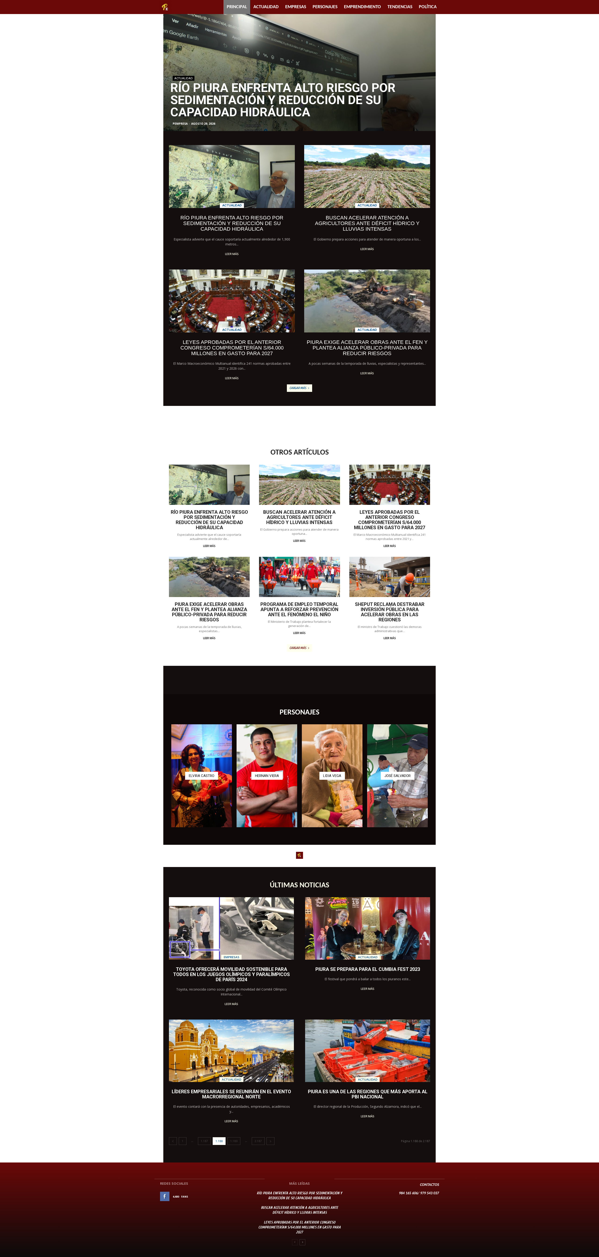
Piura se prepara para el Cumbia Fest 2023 (367, 969)
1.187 (204, 1141)
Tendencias (399, 7)
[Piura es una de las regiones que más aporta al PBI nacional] (367, 1051)
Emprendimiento (362, 7)
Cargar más (297, 388)
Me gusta (238, 1196)
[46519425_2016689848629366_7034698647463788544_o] (332, 775)
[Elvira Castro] (201, 775)
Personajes (325, 7)
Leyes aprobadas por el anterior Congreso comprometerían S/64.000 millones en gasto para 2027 (232, 347)
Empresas (295, 7)
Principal (237, 7)
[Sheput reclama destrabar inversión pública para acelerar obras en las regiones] (389, 577)
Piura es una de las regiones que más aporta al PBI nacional (367, 1094)
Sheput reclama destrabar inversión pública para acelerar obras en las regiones (389, 612)
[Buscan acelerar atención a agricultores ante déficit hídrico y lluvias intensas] (299, 72)
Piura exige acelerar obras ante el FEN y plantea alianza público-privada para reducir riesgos (367, 347)
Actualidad (266, 7)
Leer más (232, 253)
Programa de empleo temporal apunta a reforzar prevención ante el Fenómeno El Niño (299, 609)
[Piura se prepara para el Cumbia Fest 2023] (367, 928)
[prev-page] (173, 1141)
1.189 (233, 1141)
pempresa (180, 124)
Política (428, 7)
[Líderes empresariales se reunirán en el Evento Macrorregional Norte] (231, 1051)
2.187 (258, 1141)
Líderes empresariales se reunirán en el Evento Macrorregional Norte (231, 1094)
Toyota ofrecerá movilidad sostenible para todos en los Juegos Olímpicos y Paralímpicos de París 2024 (231, 974)
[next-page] (270, 1141)
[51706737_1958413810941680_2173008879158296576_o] (397, 775)
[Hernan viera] (267, 775)
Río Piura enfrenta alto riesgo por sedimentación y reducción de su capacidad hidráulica (231, 223)
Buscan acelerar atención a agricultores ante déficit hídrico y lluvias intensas (284, 100)
